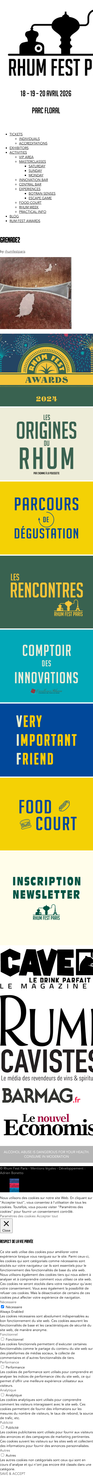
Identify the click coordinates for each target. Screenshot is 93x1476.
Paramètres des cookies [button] (18, 1216)
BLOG (14, 216)
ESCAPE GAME (40, 198)
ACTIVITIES (18, 152)
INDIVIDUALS (29, 139)
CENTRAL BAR (30, 184)
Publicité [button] (6, 1422)
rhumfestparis (15, 251)
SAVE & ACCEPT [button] (12, 1473)
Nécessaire (14, 1307)
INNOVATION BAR (33, 180)
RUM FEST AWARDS (25, 221)
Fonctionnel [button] (9, 1334)
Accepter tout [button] (47, 1216)
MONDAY (36, 175)
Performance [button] (9, 1362)
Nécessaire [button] (8, 1302)
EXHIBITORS (19, 148)
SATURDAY (37, 166)
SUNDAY (35, 171)
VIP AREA (26, 157)
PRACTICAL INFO (32, 212)
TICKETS (16, 134)
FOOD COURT (30, 202)
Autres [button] (5, 1450)
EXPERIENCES (30, 189)
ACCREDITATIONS (33, 143)
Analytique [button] (8, 1390)
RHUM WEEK (29, 207)
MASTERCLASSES (32, 161)
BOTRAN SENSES (42, 193)
